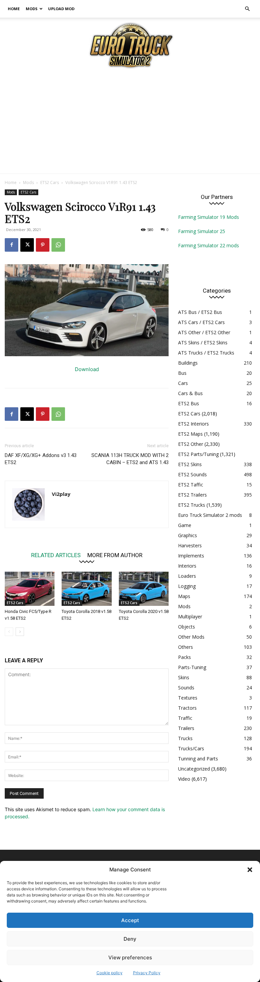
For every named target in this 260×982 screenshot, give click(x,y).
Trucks (185, 738)
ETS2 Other (190, 444)
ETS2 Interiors (193, 423)
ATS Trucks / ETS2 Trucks (206, 352)
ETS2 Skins (190, 464)
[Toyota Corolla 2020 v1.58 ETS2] (144, 589)
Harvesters (190, 545)
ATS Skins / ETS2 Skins (203, 342)
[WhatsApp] (58, 245)
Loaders (187, 576)
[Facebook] (11, 245)
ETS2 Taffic (190, 484)
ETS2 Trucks (191, 505)
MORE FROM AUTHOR (115, 555)
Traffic (185, 718)
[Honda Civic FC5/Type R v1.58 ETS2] (30, 589)
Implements (191, 555)
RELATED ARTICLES (56, 555)
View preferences (130, 957)
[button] (249, 869)
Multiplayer (190, 616)
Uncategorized (194, 769)
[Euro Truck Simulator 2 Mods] (130, 45)
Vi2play (61, 493)
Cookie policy (109, 972)
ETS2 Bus (188, 403)
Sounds (186, 687)
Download (87, 369)
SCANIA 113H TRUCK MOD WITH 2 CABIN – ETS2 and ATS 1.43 (130, 458)
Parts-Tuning (192, 667)
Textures (187, 697)
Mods (32, 8)
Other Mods (191, 637)
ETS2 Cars (49, 182)
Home (14, 8)
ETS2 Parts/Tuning (198, 454)
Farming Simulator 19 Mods (208, 217)
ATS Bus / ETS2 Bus (200, 312)
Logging (187, 586)
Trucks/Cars (191, 748)
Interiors (187, 566)
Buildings (188, 363)
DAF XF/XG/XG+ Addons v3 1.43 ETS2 (41, 458)
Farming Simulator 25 (201, 231)
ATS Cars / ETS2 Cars (201, 322)
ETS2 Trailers (192, 495)
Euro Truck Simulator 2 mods (210, 515)
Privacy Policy (146, 972)
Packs (184, 657)
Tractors (187, 708)
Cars (183, 383)
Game (184, 525)
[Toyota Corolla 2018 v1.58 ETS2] (86, 589)
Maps (184, 596)
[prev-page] (9, 631)
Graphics (187, 535)
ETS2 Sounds (192, 474)
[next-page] (20, 631)
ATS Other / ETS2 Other (204, 332)
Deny (130, 939)
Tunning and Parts (198, 758)
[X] (27, 245)
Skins (183, 677)
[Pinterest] (42, 245)
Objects (186, 626)
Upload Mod (61, 8)
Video (184, 779)
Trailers (186, 728)
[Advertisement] (130, 122)
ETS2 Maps (190, 434)
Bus (182, 373)
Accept (130, 920)
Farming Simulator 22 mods (208, 245)
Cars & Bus (190, 393)
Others (185, 647)
